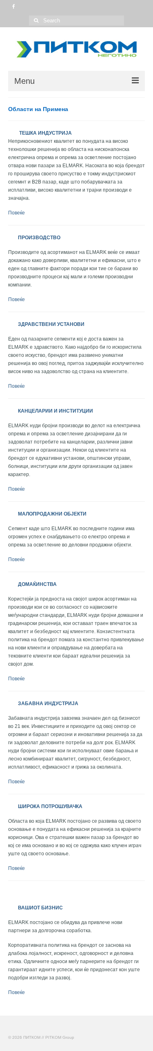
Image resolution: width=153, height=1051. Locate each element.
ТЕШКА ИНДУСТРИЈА (40, 133)
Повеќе (16, 213)
